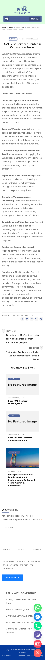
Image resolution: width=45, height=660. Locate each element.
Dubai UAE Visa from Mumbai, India (18, 402)
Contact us (6, 656)
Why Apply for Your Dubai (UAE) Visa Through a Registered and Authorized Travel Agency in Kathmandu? (21, 480)
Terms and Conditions (25, 656)
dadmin (6, 315)
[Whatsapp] (38, 608)
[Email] (38, 644)
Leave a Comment (20, 315)
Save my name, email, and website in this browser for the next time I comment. (22, 565)
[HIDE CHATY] (38, 653)
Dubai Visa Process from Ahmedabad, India (20, 439)
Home (4, 27)
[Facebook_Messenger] (38, 617)
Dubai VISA (20, 27)
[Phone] (38, 626)
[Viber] (38, 635)
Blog (11, 27)
